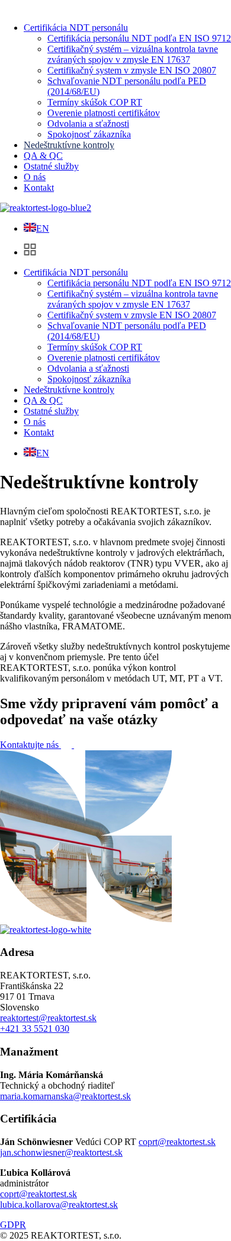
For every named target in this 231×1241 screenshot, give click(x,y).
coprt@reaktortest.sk (177, 1142)
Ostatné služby (51, 166)
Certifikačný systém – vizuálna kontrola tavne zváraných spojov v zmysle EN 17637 (132, 54)
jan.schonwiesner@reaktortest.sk (61, 1152)
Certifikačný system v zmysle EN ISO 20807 (131, 70)
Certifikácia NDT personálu (76, 28)
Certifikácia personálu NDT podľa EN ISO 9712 (139, 38)
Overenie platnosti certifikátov (103, 113)
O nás (35, 177)
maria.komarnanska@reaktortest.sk (65, 1096)
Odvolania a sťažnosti (88, 124)
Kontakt (39, 188)
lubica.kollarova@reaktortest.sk (59, 1205)
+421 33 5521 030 (34, 1028)
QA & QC (43, 156)
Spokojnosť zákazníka (89, 134)
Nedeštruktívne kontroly (69, 145)
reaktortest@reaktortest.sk (48, 1018)
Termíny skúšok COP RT (94, 102)
